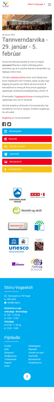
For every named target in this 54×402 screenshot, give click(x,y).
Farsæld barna (35, 363)
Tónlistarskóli (10, 359)
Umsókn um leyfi (36, 352)
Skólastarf (9, 352)
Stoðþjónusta (10, 356)
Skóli (6, 349)
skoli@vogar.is (13, 302)
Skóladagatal (34, 346)
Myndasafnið (34, 359)
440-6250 (11, 299)
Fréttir (7, 366)
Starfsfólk (33, 356)
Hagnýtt (8, 363)
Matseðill (33, 349)
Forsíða (7, 346)
